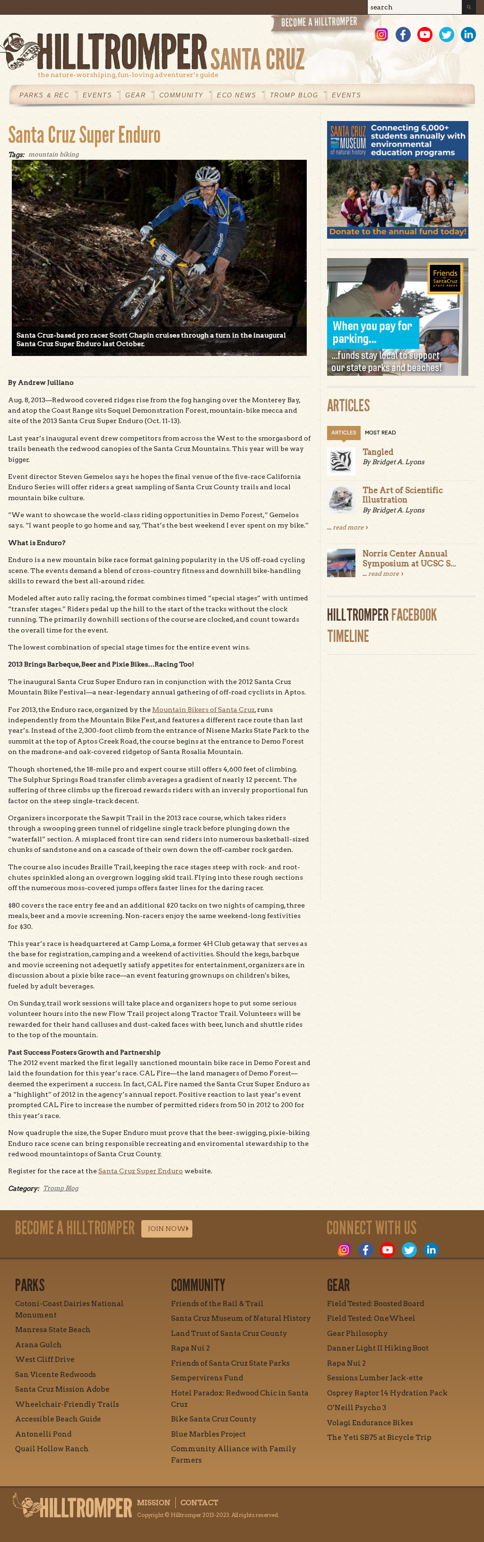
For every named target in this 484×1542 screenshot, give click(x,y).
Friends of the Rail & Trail (217, 1303)
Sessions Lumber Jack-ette (375, 1378)
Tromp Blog (294, 95)
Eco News (237, 95)
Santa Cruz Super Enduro (84, 134)
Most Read (380, 433)
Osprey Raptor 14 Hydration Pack (387, 1393)
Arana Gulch (38, 1345)
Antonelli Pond (43, 1434)
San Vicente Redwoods (55, 1374)
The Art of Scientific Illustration (403, 494)
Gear (135, 95)
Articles (343, 433)
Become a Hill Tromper (321, 25)
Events (97, 95)
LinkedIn (468, 34)
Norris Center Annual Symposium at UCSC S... (409, 558)
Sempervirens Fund (207, 1378)
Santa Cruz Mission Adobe (62, 1389)
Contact (199, 1503)
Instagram (381, 34)
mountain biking (53, 154)
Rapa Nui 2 (190, 1348)
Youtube (424, 34)
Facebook (403, 34)
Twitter (446, 34)
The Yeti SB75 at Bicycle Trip (379, 1437)
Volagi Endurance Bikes (370, 1423)
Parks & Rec (44, 95)
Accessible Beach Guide (58, 1419)
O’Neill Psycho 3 (356, 1407)
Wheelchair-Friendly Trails (67, 1404)
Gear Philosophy (357, 1333)
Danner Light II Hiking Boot (378, 1348)
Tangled (378, 452)
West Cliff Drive (45, 1359)
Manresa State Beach (53, 1329)
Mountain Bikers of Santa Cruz (203, 709)
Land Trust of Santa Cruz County (229, 1333)
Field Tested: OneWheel (371, 1318)
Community (181, 95)
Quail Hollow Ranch (52, 1449)
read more (348, 527)
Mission (154, 1503)
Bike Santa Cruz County (214, 1419)
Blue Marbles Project (208, 1434)
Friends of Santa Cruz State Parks (230, 1363)
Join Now (167, 1228)
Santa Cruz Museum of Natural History (241, 1318)
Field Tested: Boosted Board (375, 1303)
